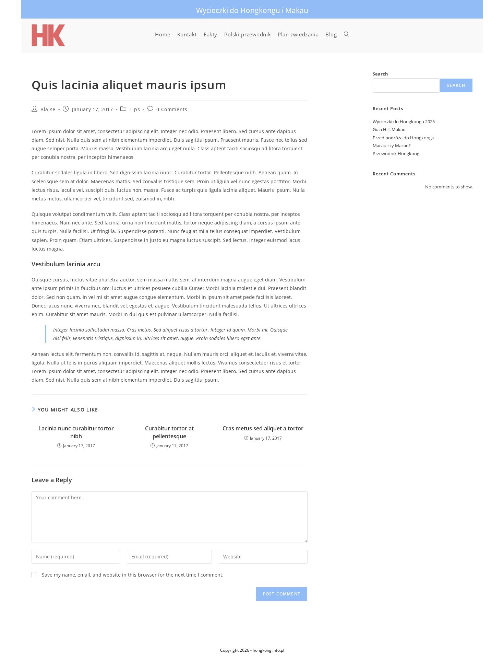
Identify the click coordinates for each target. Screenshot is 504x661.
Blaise (48, 109)
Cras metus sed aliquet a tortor (263, 428)
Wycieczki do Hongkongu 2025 (404, 121)
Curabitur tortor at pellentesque (169, 432)
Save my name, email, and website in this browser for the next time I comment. (133, 574)
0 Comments (171, 109)
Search (380, 74)
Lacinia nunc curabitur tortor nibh (76, 432)
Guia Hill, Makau (389, 129)
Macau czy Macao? (392, 145)
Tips (135, 109)
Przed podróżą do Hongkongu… (405, 138)
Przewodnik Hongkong (396, 153)
